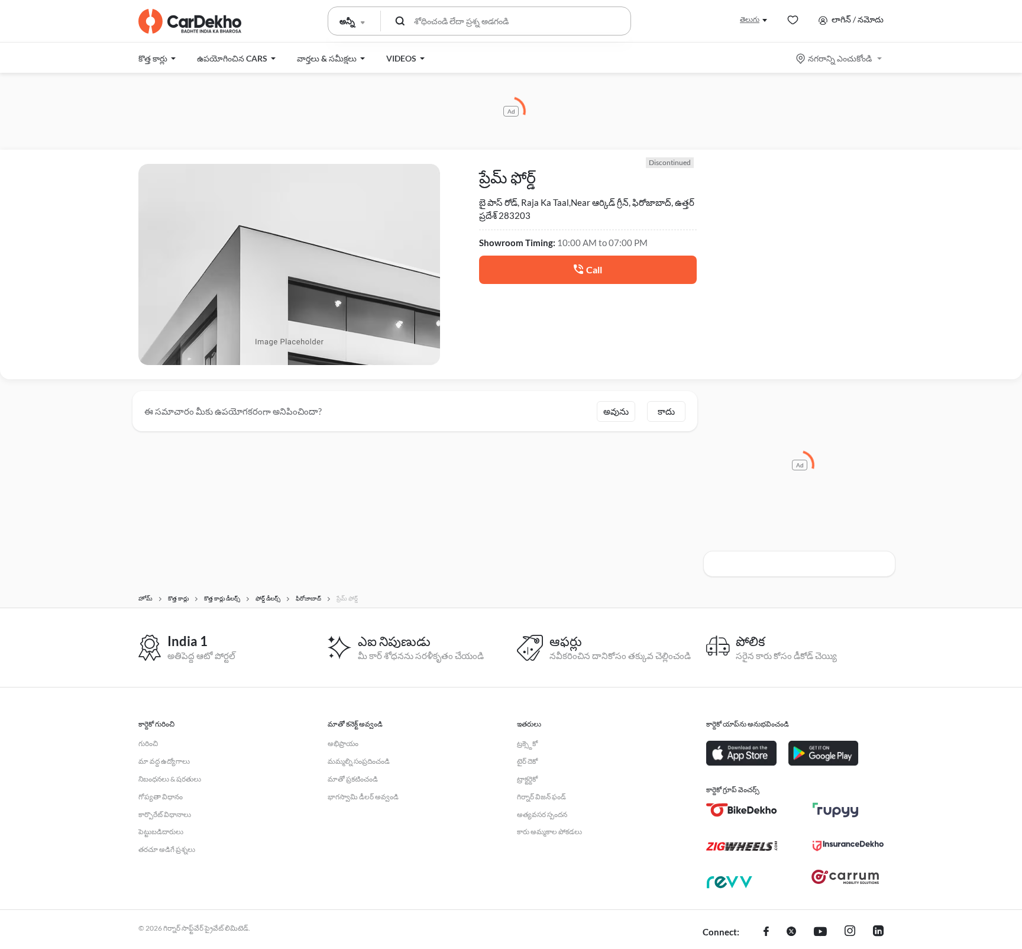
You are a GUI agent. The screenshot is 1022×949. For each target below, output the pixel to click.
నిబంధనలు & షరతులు (169, 778)
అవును (616, 411)
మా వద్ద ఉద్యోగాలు (164, 761)
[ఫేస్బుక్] (766, 932)
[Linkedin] (878, 932)
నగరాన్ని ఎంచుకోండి (840, 58)
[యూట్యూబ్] (820, 932)
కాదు (666, 411)
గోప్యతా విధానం (160, 796)
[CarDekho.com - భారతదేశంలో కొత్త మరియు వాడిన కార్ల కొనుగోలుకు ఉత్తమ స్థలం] (189, 21)
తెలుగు (749, 19)
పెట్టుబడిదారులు (160, 831)
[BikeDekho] (741, 810)
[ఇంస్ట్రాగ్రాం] (850, 932)
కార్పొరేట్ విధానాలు (164, 814)
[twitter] (791, 932)
